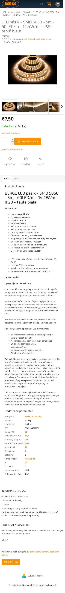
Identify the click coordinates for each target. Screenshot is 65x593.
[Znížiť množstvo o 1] (12, 143)
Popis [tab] (7, 178)
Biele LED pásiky (33, 416)
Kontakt (5, 504)
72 (26, 432)
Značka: (12, 42)
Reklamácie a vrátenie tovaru (15, 496)
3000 (27, 443)
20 (26, 462)
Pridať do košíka (30, 141)
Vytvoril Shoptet (35, 576)
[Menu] (58, 4)
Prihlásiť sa (11, 561)
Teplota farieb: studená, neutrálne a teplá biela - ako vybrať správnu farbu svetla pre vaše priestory (30, 514)
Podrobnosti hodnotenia (39, 39)
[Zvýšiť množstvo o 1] (12, 139)
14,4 (27, 435)
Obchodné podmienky (12, 500)
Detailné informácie (11, 149)
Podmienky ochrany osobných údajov (19, 508)
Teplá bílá (30, 458)
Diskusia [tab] (16, 178)
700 (26, 439)
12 (26, 447)
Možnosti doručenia (11, 133)
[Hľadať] (41, 4)
